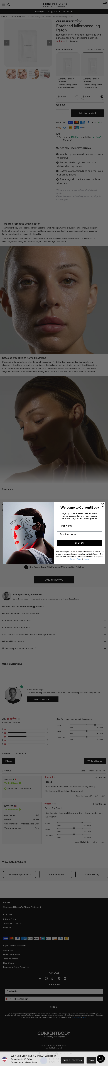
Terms (86, 559)
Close (91, 1060)
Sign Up (79, 542)
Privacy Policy (76, 559)
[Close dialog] (102, 504)
